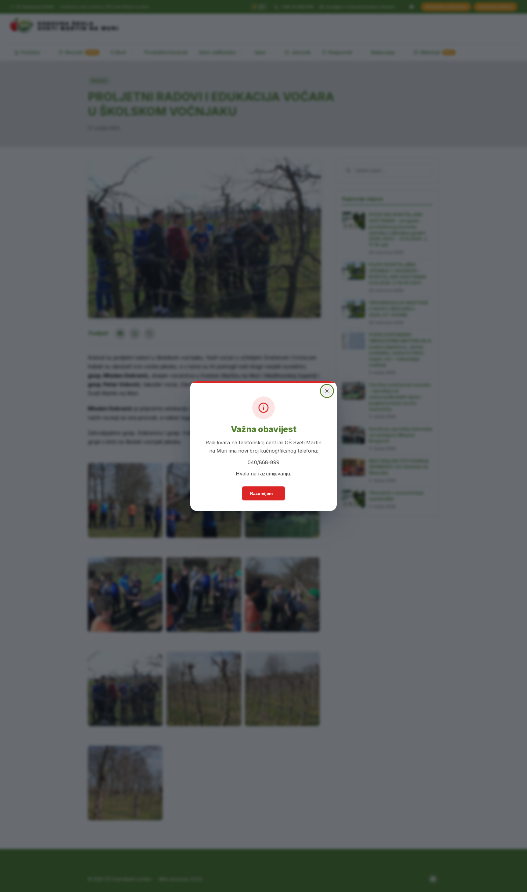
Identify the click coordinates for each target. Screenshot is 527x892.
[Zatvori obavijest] (326, 390)
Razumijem (261, 493)
